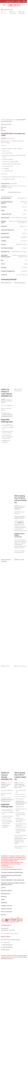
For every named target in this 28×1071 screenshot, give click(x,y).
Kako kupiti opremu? (6, 890)
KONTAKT (19, 1)
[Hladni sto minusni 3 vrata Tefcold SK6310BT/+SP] (7, 335)
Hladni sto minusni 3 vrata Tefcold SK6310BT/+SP (6, 392)
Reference (3, 896)
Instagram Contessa (6, 905)
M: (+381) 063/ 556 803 (6, 947)
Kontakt (3, 914)
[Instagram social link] (4, 1)
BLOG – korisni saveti (6, 911)
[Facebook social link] (2, 1)
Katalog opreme (5, 893)
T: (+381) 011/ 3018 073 (6, 945)
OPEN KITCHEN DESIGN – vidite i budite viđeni (12, 880)
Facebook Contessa (6, 908)
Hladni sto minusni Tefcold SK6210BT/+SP (6, 776)
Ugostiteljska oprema (10, 119)
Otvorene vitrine (21, 186)
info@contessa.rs (5, 949)
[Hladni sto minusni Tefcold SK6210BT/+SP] (7, 612)
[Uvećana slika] (3, 7)
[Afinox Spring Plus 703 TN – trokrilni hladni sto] (20, 612)
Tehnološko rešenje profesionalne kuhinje (12, 872)
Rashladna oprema (12, 186)
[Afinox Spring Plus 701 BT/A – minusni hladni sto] (20, 335)
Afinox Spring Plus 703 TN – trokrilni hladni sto (20, 776)
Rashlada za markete (6, 187)
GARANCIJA (4, 902)
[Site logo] (14, 5)
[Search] (26, 5)
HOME (2, 119)
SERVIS (3, 899)
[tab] (14, 192)
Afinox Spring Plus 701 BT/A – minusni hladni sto (20, 499)
